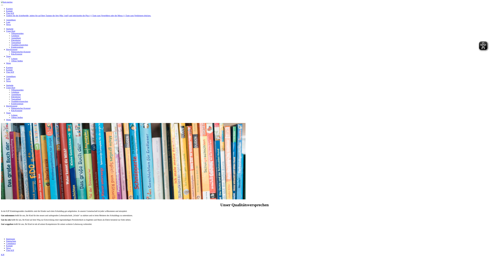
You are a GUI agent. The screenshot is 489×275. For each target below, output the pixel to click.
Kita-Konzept (16, 54)
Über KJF (10, 13)
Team (8, 56)
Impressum (10, 239)
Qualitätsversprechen (19, 45)
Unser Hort (10, 31)
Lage (8, 22)
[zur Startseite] (6, 2)
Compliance (11, 243)
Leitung (14, 59)
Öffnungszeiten (17, 33)
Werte (8, 63)
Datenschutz (11, 241)
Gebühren (15, 36)
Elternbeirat (16, 40)
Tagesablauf (16, 43)
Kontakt (9, 11)
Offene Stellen (17, 61)
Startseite (9, 29)
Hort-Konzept (11, 49)
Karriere (9, 9)
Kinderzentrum (17, 47)
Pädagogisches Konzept (20, 52)
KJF (2, 255)
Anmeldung (11, 20)
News (8, 24)
